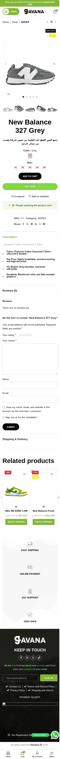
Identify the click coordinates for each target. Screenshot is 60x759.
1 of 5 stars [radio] (20, 335)
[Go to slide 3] (30, 97)
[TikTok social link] (39, 657)
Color (26, 150)
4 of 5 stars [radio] (28, 335)
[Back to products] (52, 22)
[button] (5, 63)
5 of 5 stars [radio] (30, 335)
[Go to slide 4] (33, 97)
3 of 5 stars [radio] (25, 335)
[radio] (30, 155)
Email (5, 393)
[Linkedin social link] (36, 224)
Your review (9, 340)
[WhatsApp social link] (40, 224)
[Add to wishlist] (24, 474)
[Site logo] (34, 11)
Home (5, 22)
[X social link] (27, 224)
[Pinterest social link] (32, 224)
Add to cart (30, 176)
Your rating (9, 335)
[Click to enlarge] (8, 94)
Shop (15, 22)
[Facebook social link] (23, 224)
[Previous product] (48, 22)
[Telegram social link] (44, 224)
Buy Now (30, 186)
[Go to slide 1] (23, 97)
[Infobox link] (30, 546)
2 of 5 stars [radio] (23, 335)
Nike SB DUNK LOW (16, 510)
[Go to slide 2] (27, 97)
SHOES (25, 22)
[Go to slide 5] (37, 97)
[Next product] (56, 22)
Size (29, 162)
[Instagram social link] (27, 657)
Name (5, 379)
